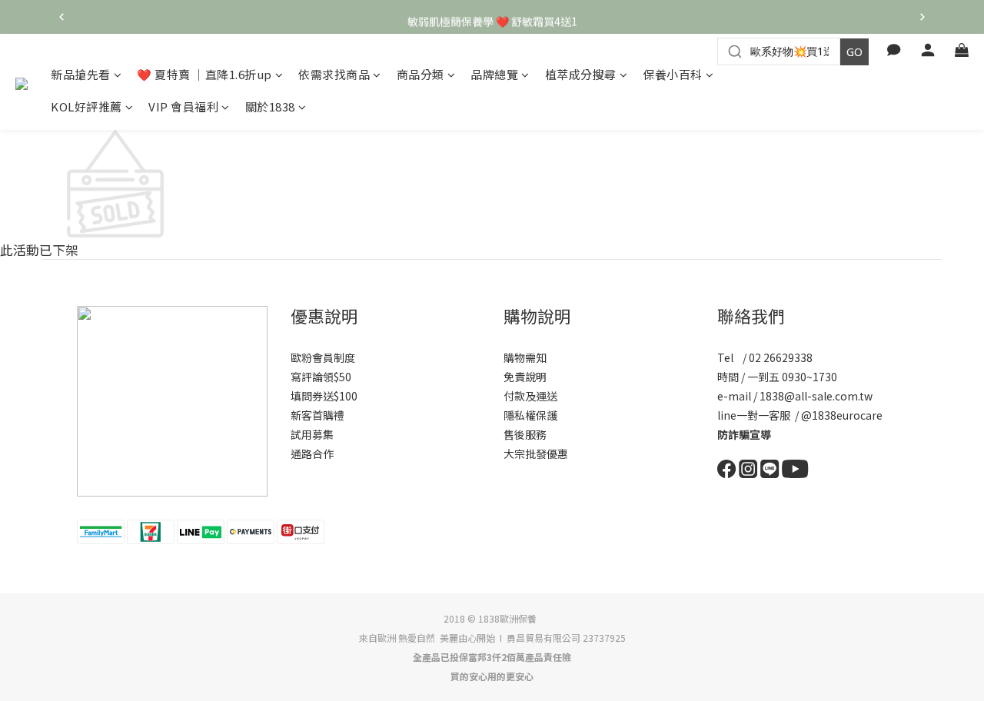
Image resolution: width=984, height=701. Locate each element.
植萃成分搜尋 (581, 74)
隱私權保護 (530, 415)
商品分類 (420, 74)
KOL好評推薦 (86, 106)
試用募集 (312, 434)
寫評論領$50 (321, 376)
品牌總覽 (494, 74)
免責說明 (525, 376)
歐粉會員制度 (323, 357)
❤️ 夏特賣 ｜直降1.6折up (204, 74)
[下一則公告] (922, 17)
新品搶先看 (81, 74)
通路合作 (312, 453)
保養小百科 (673, 74)
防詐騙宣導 (744, 434)
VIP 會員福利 (183, 106)
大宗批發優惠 (536, 453)
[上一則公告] (61, 17)
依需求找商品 (334, 74)
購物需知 (525, 357)
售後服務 (525, 434)
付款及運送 (530, 396)
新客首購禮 (317, 415)
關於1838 (270, 106)
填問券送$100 (324, 396)
